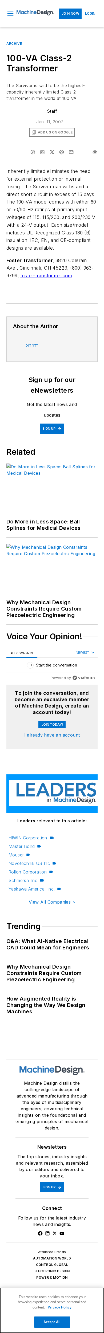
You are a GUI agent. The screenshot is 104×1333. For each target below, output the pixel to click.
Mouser (16, 854)
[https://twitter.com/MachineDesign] (54, 1233)
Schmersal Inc (23, 880)
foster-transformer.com (46, 275)
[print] (95, 152)
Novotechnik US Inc (29, 863)
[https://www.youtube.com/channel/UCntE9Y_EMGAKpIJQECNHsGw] (62, 1233)
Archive (14, 44)
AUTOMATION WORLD (52, 1258)
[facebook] (32, 152)
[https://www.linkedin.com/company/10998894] (47, 1233)
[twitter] (52, 152)
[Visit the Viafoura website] (83, 678)
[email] (71, 152)
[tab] (21, 653)
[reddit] (61, 152)
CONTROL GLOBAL (52, 1265)
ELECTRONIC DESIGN (52, 1271)
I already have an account (52, 735)
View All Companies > (52, 902)
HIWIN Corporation (28, 837)
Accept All (52, 1322)
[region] (52, 666)
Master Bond (22, 846)
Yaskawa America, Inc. (32, 889)
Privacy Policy (59, 1307)
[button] (10, 14)
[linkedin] (42, 152)
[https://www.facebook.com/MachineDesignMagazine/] (40, 1233)
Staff (52, 111)
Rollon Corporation (28, 872)
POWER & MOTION (52, 1277)
